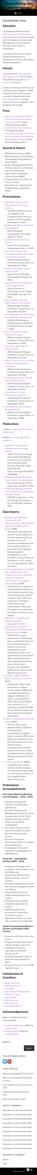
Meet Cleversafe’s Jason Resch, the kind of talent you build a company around (19, 119)
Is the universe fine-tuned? (13, 1085)
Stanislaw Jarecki (12, 986)
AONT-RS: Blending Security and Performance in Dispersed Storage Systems (19, 492)
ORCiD (29, 429)
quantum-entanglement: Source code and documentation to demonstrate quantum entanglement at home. (19, 523)
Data (22, 286)
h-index (16, 437)
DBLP (5, 432)
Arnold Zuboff (11, 1034)
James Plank (10, 997)
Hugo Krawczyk (12, 983)
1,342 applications (11, 77)
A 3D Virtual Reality (14, 762)
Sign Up (5, 1159)
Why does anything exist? (12, 1073)
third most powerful (12, 99)
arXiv (11, 432)
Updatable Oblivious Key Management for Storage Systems (16, 205)
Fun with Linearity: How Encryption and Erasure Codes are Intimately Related (19, 254)
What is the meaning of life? (13, 1078)
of (19, 286)
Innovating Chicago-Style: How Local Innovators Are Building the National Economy (19, 136)
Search (29, 1048)
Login (5, 1163)
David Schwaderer (13, 1006)
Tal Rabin (9, 989)
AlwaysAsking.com (18, 3)
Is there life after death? (12, 1092)
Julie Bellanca (11, 1003)
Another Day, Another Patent (18, 128)
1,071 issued (23, 74)
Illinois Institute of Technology (17, 34)
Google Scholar (18, 429)
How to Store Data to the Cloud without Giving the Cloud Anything (19, 363)
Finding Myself (12, 1031)
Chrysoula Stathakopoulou (17, 992)
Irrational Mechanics (14, 1025)
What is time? (8, 1099)
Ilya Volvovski (11, 1000)
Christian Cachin (13, 994)
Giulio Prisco (11, 1028)
